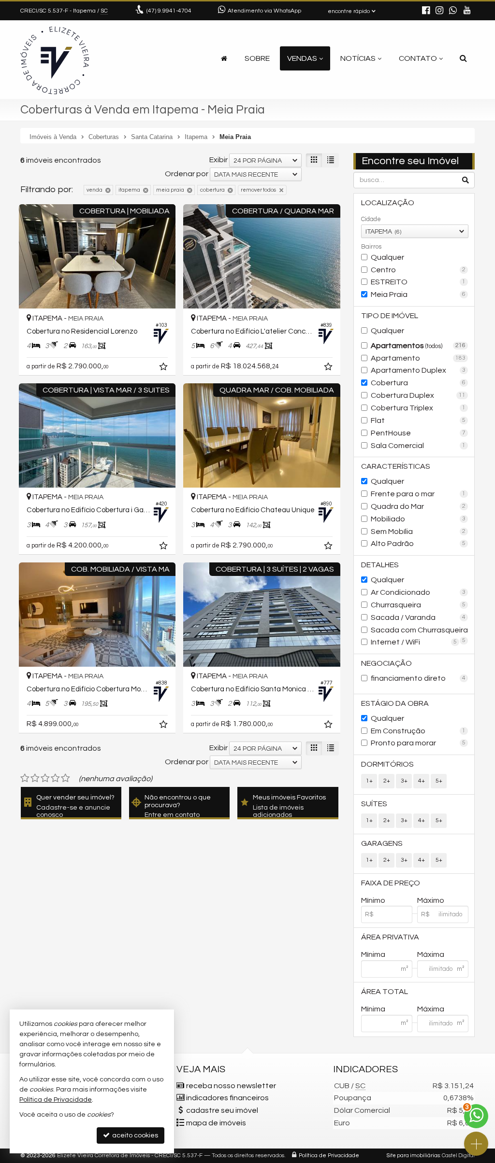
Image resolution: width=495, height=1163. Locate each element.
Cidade (371, 219)
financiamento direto (418, 678)
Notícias (358, 58)
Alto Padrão (418, 543)
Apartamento (418, 358)
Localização (387, 203)
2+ (386, 781)
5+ (439, 781)
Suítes (374, 804)
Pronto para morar (418, 743)
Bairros (371, 246)
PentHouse (418, 433)
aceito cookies (134, 1135)
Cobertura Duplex (418, 395)
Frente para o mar (418, 494)
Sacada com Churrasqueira (419, 631)
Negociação (386, 663)
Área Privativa (390, 937)
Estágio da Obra (395, 703)
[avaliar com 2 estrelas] (35, 778)
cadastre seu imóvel (222, 1110)
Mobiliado (418, 519)
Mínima (373, 954)
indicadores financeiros (227, 1098)
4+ (421, 781)
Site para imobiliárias (413, 1155)
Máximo (430, 900)
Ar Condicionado (418, 592)
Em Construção (418, 731)
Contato (418, 58)
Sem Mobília (418, 531)
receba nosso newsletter (231, 1086)
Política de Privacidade (329, 1155)
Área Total (384, 991)
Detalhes (380, 565)
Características (395, 466)
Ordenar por (186, 174)
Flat (418, 420)
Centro (418, 270)
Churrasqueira (418, 605)
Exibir (218, 160)
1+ (369, 781)
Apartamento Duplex (418, 370)
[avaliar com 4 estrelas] (55, 778)
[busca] (463, 58)
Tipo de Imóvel (389, 316)
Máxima (430, 954)
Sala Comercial (418, 445)
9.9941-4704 (168, 11)
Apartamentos (418, 346)
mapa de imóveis (216, 1123)
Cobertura (418, 383)
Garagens (382, 843)
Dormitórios (387, 764)
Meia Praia (418, 294)
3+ (404, 781)
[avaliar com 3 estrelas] (45, 778)
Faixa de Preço (390, 883)
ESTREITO (418, 282)
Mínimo (373, 900)
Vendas (302, 58)
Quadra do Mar (418, 506)
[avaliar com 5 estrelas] (65, 778)
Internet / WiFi (414, 642)
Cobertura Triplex (418, 408)
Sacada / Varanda (418, 617)
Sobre (257, 58)
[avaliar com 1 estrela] (24, 778)
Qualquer (387, 257)
